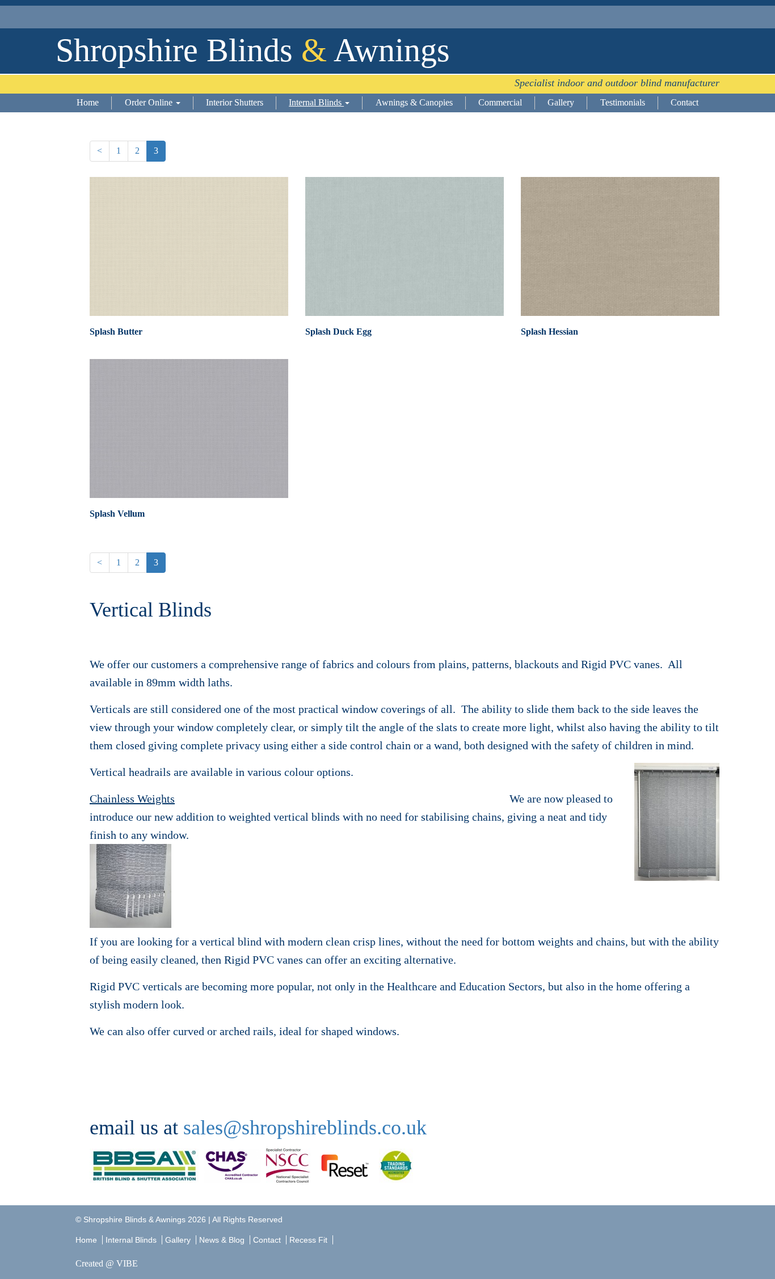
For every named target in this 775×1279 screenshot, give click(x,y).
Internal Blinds (316, 102)
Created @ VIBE (106, 1263)
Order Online (150, 102)
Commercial (500, 102)
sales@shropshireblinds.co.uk (305, 1127)
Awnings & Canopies (414, 102)
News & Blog (222, 1239)
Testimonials (622, 102)
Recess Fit (309, 1239)
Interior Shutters (234, 102)
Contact (684, 102)
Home (88, 102)
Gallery (560, 102)
